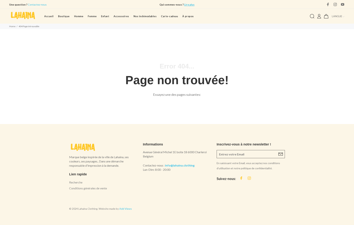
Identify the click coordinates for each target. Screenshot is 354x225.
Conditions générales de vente (88, 188)
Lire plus (189, 4)
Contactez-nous (37, 4)
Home (12, 26)
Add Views (125, 208)
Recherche (75, 182)
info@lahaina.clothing (180, 165)
